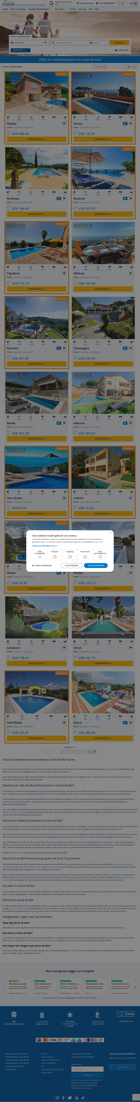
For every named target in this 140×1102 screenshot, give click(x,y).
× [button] (110, 533)
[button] (70, 546)
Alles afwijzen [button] (71, 565)
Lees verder (98, 542)
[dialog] (70, 551)
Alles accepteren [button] (96, 565)
